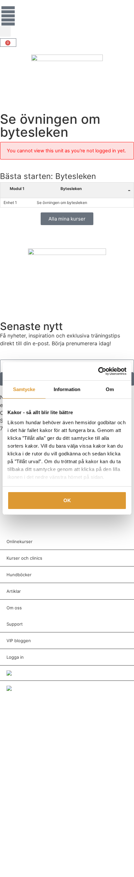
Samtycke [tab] (24, 389)
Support (15, 624)
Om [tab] (110, 389)
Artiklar (14, 591)
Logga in (15, 657)
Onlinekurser (20, 541)
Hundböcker (19, 574)
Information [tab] (67, 389)
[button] (5, 31)
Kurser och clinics (24, 558)
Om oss (14, 607)
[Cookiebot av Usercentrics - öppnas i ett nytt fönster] (98, 371)
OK (67, 500)
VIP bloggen (19, 640)
